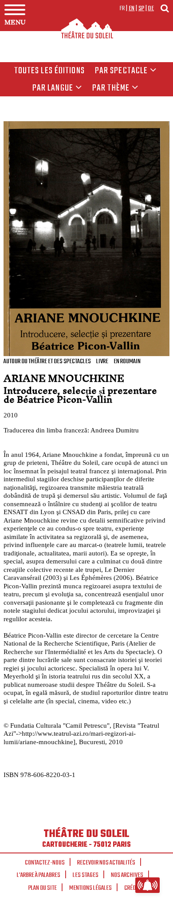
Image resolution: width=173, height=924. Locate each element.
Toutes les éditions (49, 71)
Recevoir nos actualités (106, 862)
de (151, 8)
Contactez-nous (45, 862)
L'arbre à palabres (38, 875)
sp (141, 8)
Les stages (85, 875)
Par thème (111, 88)
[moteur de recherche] (165, 8)
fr (122, 8)
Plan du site (42, 888)
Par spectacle (121, 71)
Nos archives (127, 875)
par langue (52, 88)
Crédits (133, 888)
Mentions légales (90, 888)
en (132, 8)
